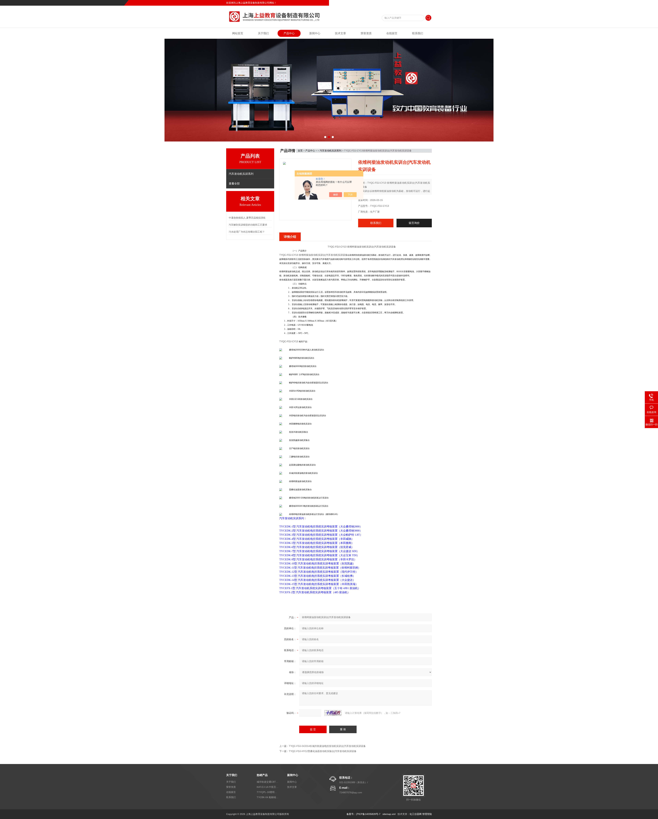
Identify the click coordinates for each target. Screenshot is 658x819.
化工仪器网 (416, 814)
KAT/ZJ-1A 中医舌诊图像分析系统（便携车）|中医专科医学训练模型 (268, 787)
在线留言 (415, 2)
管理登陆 (427, 814)
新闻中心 (314, 33)
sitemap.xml (388, 814)
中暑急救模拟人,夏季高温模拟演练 (247, 217)
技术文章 (340, 33)
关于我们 (263, 33)
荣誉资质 (366, 33)
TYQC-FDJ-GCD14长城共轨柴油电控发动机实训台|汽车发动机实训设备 (327, 746)
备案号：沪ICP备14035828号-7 (363, 814)
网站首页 (237, 33)
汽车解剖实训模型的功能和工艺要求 (248, 224)
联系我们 (427, 2)
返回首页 (404, 2)
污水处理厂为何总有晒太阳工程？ (247, 231)
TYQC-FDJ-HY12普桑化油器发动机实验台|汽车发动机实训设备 (322, 751)
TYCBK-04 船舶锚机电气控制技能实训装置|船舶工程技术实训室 (268, 797)
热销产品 (262, 775)
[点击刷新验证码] (333, 713)
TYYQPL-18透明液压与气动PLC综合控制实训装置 (268, 792)
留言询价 (414, 222)
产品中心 (289, 33)
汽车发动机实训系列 (330, 150)
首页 (300, 150)
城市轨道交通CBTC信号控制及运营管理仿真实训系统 (268, 781)
